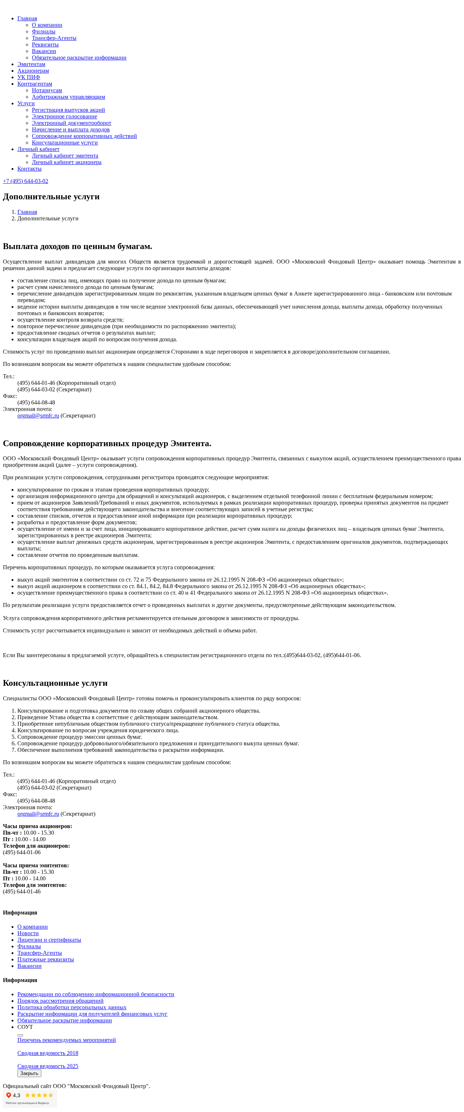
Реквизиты (45, 44)
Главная (27, 212)
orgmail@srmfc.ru (38, 415)
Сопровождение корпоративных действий (84, 136)
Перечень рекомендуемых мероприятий (66, 1040)
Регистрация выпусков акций (68, 110)
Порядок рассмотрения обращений (60, 1001)
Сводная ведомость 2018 (47, 1053)
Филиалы (43, 31)
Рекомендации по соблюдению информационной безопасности (95, 994)
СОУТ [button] (25, 1027)
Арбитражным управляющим (68, 97)
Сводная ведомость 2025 (47, 1066)
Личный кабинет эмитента (65, 155)
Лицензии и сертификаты (49, 940)
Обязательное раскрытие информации (79, 57)
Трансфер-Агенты (54, 38)
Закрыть (29, 1073)
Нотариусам (47, 90)
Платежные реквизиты (45, 959)
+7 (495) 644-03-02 (25, 181)
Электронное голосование (64, 116)
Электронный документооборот (71, 123)
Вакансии (44, 51)
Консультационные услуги (65, 142)
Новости (28, 933)
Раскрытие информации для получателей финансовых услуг (92, 1014)
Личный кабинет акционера (67, 162)
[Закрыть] (20, 1035)
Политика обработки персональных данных (72, 1007)
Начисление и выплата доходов (71, 129)
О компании (47, 25)
